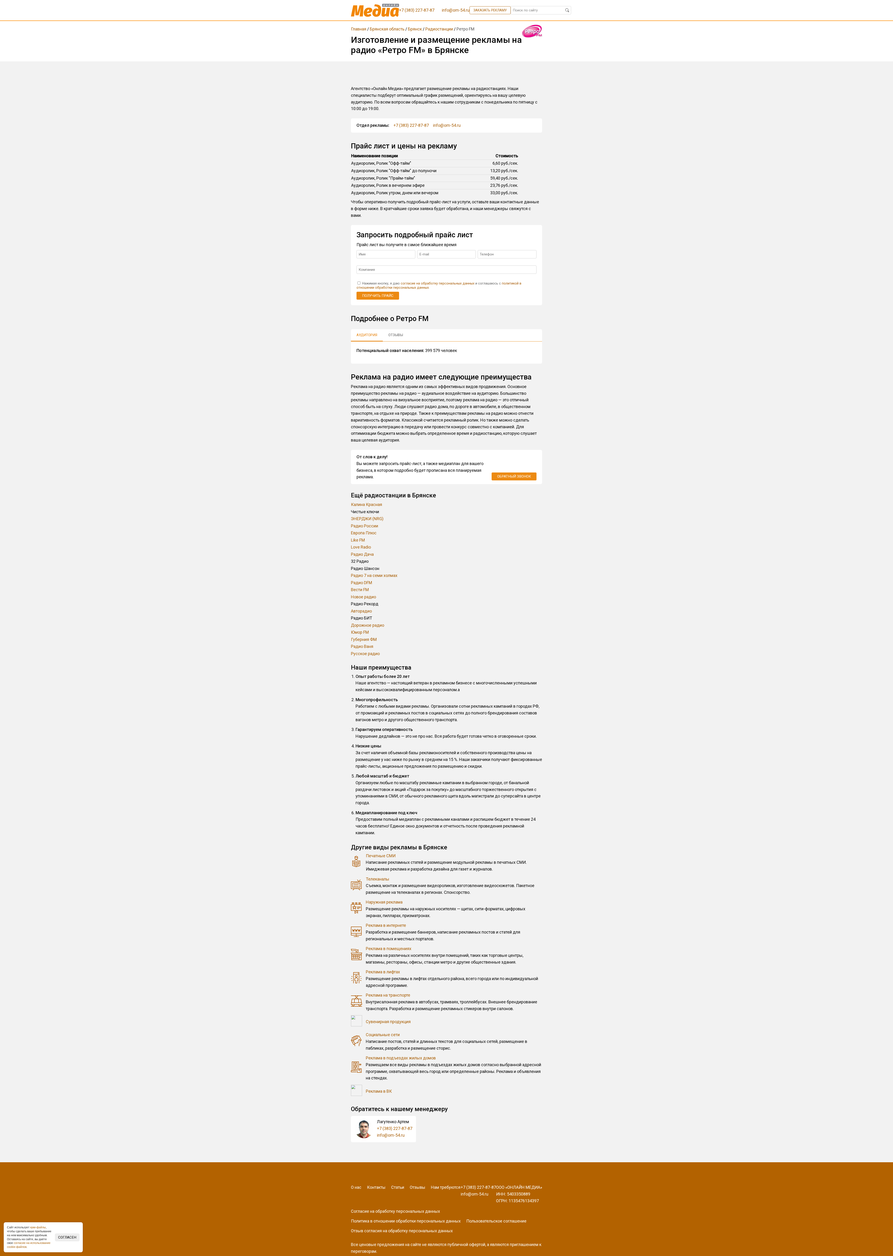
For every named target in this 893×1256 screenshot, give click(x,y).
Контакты (376, 1187)
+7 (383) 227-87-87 (411, 125)
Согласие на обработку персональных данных (395, 1211)
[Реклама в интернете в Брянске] (356, 932)
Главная (358, 29)
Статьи (397, 1187)
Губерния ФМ (364, 639)
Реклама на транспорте (388, 995)
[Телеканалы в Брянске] (356, 885)
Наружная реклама (384, 902)
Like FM (358, 540)
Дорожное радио (367, 625)
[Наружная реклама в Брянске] (356, 909)
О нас (356, 1187)
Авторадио (361, 611)
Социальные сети (383, 1034)
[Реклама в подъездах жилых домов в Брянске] (356, 1068)
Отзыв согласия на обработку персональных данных (402, 1230)
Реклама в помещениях (388, 948)
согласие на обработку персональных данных (437, 283)
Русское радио (365, 653)
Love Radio (361, 547)
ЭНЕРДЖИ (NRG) (367, 518)
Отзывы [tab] (395, 335)
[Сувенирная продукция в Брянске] (356, 1021)
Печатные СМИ (381, 855)
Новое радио (363, 596)
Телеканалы (377, 879)
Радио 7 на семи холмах (374, 575)
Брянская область (387, 29)
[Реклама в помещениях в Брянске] (356, 955)
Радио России (364, 525)
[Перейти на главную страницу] (375, 10)
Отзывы (417, 1187)
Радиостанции (439, 29)
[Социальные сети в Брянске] (356, 1041)
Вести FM (360, 589)
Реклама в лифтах (383, 971)
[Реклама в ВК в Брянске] (356, 1091)
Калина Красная (366, 504)
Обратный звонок (514, 476)
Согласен (67, 1237)
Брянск (415, 29)
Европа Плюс (364, 532)
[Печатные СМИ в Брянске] (356, 862)
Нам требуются (445, 1187)
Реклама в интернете (386, 925)
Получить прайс (377, 296)
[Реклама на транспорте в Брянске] (356, 1002)
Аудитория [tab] (367, 335)
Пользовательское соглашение (496, 1221)
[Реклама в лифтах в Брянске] (356, 978)
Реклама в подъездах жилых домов (401, 1057)
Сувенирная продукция (388, 1021)
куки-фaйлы (38, 1227)
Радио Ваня (362, 646)
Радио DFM (361, 582)
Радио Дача (362, 554)
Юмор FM (360, 632)
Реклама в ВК (379, 1091)
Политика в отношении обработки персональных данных (406, 1221)
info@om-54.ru (447, 125)
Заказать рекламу (490, 10)
